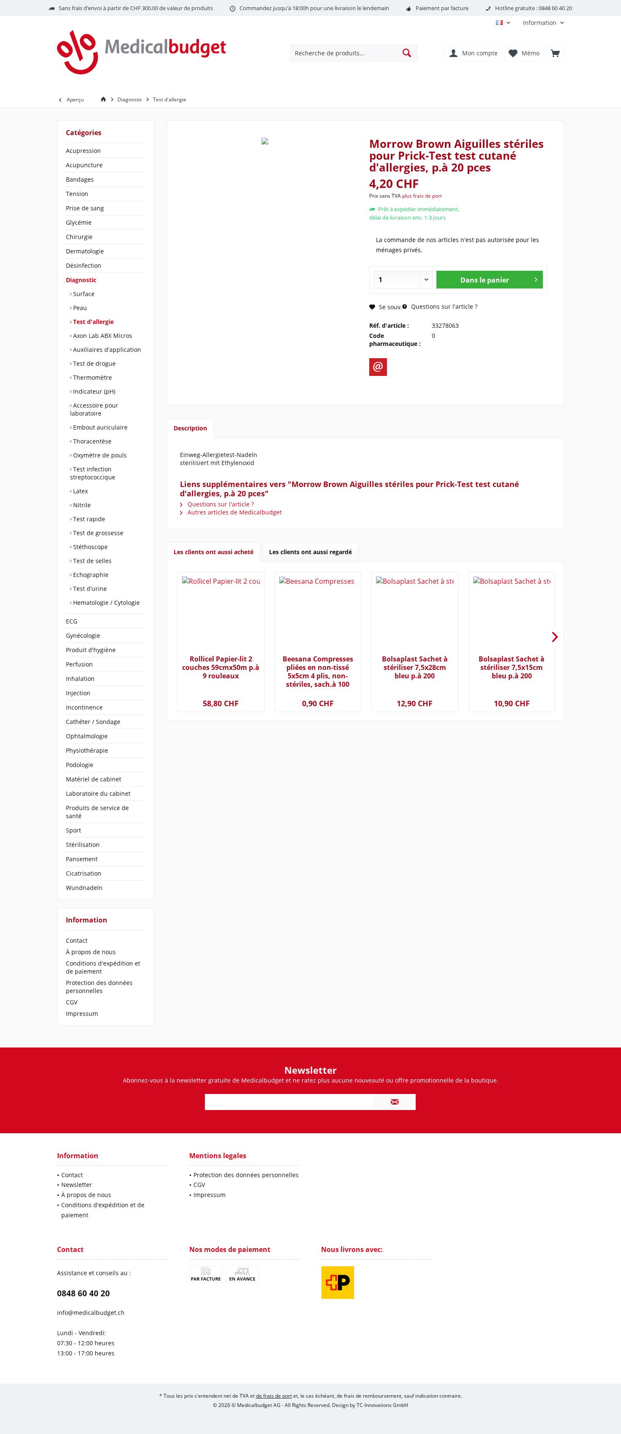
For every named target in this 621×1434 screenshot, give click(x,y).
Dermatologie (85, 251)
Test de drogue (93, 363)
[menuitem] (540, 22)
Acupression (83, 151)
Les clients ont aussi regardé (310, 552)
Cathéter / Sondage (93, 722)
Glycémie (79, 222)
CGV (71, 1002)
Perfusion (79, 664)
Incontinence (84, 707)
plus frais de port (422, 195)
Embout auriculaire (99, 427)
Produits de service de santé (97, 812)
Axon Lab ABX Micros (101, 336)
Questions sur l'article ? (443, 306)
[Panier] (555, 52)
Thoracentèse (91, 441)
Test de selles (91, 561)
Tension (77, 194)
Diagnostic (81, 280)
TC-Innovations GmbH (382, 1405)
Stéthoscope (89, 547)
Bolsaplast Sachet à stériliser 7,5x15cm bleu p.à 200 (512, 667)
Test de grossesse (97, 533)
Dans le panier (484, 280)
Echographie (90, 575)
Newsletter (76, 1185)
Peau (79, 308)
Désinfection (83, 265)
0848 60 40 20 (83, 1293)
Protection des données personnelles (99, 987)
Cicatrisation (83, 873)
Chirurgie (79, 237)
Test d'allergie (92, 322)
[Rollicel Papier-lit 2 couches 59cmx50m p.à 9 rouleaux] (220, 615)
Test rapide (88, 519)
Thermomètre (91, 377)
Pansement (82, 859)
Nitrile (81, 505)
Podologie (79, 765)
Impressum (82, 1014)
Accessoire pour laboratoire (94, 409)
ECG (71, 621)
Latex (79, 491)
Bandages (80, 179)
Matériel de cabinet (93, 779)
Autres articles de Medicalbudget (234, 512)
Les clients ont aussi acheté (213, 552)
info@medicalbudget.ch (91, 1313)
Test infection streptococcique (92, 473)
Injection (78, 693)
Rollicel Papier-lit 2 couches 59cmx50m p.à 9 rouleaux (220, 667)
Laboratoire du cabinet (98, 793)
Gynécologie (83, 635)
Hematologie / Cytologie (105, 603)
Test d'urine (89, 589)
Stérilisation (83, 845)
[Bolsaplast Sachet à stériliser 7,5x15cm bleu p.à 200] (511, 615)
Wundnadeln (84, 888)
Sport (73, 830)
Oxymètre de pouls (99, 455)
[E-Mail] (378, 367)
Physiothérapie (87, 750)
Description (190, 428)
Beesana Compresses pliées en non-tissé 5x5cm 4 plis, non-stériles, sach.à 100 (318, 671)
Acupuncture (84, 165)
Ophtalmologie (87, 736)
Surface (83, 294)
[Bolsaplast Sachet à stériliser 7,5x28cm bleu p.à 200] (414, 615)
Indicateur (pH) (93, 391)
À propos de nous (91, 952)
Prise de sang (85, 208)
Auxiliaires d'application (106, 350)
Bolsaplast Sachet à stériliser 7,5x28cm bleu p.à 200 (415, 667)
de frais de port (274, 1395)
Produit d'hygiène (91, 650)
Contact (76, 940)
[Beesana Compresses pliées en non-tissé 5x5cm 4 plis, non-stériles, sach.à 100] (318, 615)
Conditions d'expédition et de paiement (103, 967)
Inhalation (80, 679)
